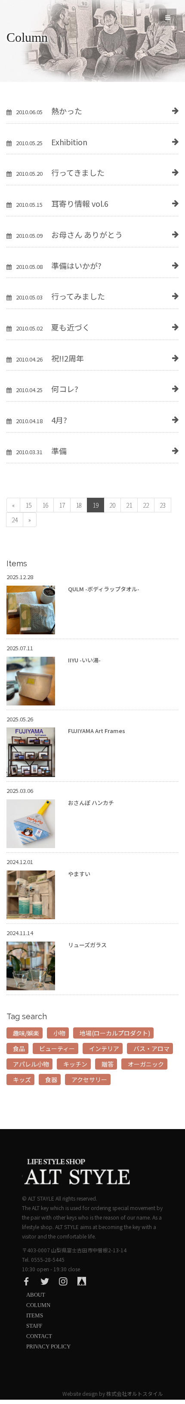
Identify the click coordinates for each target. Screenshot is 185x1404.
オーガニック (146, 1064)
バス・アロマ (151, 1048)
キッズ (22, 1079)
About (35, 1295)
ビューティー (57, 1048)
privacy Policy (48, 1346)
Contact (39, 1336)
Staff (34, 1326)
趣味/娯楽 (26, 1033)
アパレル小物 (31, 1064)
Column (38, 1305)
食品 (19, 1048)
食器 (51, 1079)
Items (34, 1315)
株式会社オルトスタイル (134, 1393)
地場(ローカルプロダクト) (115, 1033)
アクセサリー (89, 1079)
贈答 (108, 1064)
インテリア (104, 1048)
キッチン (75, 1064)
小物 (59, 1033)
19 (95, 505)
